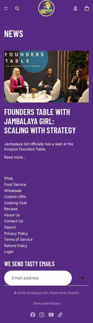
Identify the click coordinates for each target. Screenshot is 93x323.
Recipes (11, 209)
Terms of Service (18, 239)
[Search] (17, 8)
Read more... (15, 157)
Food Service (15, 184)
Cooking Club (15, 203)
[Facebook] (33, 315)
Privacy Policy (16, 233)
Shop (8, 178)
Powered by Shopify (64, 293)
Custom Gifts (15, 196)
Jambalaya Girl (37, 293)
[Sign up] (81, 277)
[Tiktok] (60, 315)
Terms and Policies (46, 303)
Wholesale (12, 190)
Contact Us (13, 221)
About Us (12, 215)
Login (8, 251)
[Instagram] (42, 315)
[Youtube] (51, 315)
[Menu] (6, 8)
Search (10, 227)
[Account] (75, 8)
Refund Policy (15, 245)
